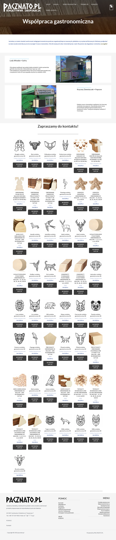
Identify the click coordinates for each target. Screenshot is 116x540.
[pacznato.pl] (22, 7)
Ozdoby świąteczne (104, 502)
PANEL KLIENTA (51, 10)
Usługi (55, 4)
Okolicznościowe (105, 512)
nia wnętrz (106, 509)
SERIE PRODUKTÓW (69, 4)
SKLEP (48, 4)
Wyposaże (100, 509)
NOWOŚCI (94, 4)
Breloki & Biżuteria (104, 514)
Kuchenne (107, 515)
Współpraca (62, 504)
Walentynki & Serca (104, 504)
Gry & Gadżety (105, 510)
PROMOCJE (84, 4)
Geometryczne (105, 505)
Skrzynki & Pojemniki (103, 507)
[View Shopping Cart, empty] (111, 7)
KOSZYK (61, 518)
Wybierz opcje (19, 165)
